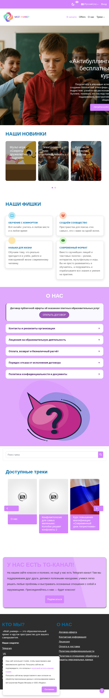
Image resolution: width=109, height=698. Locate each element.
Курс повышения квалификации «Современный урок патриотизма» (84, 522)
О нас (14, 519)
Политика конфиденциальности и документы (54, 374)
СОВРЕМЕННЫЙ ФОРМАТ (73, 247)
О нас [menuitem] (91, 17)
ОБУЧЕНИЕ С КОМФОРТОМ (23, 222)
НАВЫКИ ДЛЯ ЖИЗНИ (20, 247)
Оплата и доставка (69, 646)
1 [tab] (52, 187)
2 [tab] (55, 187)
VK (4, 653)
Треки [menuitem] (100, 17)
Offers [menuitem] (82, 17)
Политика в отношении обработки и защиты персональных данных (79, 658)
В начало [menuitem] (72, 17)
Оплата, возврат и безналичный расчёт (54, 351)
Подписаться (54, 599)
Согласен (49, 689)
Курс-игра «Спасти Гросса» (82, 150)
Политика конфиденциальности (76, 651)
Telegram (7, 648)
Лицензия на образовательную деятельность (54, 339)
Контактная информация (72, 637)
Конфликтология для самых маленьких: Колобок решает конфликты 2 (52, 523)
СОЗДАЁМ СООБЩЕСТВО (73, 222)
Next (98, 508)
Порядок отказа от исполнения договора (54, 362)
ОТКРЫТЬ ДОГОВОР (54, 314)
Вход (104, 4)
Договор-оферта (68, 632)
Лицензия (64, 641)
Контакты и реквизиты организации (54, 328)
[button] (89, 4)
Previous (11, 508)
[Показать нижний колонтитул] (101, 690)
